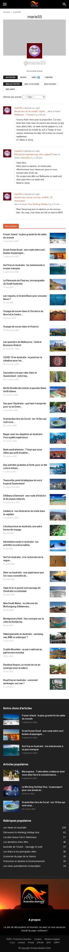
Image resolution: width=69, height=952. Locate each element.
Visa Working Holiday (38, 204)
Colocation (25, 158)
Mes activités (13, 84)
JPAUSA (40, 942)
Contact (21, 942)
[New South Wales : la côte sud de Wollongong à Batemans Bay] (58, 607)
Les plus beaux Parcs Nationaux (19, 837)
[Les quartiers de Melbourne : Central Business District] (58, 345)
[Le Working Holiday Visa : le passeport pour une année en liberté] (11, 790)
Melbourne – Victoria (24, 115)
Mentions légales (52, 939)
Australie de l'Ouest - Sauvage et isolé (22, 846)
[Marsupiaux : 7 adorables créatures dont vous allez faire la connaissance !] (11, 775)
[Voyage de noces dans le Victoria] (58, 330)
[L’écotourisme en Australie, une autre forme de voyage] (58, 530)
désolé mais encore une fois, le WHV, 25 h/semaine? (33, 199)
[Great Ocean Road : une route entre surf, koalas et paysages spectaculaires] (58, 253)
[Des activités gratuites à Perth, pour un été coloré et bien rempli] (58, 468)
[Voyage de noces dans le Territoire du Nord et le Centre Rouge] (58, 315)
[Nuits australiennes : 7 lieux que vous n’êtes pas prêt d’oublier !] (58, 453)
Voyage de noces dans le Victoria (21, 326)
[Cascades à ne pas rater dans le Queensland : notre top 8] (58, 376)
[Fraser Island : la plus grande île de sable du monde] (58, 238)
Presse (31, 942)
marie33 (18, 108)
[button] (64, 4)
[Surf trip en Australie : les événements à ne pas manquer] (58, 269)
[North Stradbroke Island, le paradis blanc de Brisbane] (58, 392)
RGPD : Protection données (19, 939)
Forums (49, 77)
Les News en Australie (14, 827)
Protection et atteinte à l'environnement (24, 861)
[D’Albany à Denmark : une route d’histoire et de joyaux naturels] (58, 499)
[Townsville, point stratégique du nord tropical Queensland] (58, 484)
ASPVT (57, 942)
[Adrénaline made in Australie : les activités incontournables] (58, 545)
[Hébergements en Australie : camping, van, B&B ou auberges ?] (58, 637)
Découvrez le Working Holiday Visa (21, 832)
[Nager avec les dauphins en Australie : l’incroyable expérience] (58, 438)
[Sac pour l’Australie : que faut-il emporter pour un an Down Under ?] (58, 407)
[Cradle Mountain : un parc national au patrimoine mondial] (58, 653)
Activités (10, 77)
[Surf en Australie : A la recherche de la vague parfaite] (58, 561)
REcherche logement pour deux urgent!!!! (33, 154)
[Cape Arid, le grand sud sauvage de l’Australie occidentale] (58, 591)
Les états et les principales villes (19, 851)
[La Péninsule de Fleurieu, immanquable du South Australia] (58, 284)
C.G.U (12, 942)
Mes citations (32, 84)
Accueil (6, 12)
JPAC (49, 942)
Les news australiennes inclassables (21, 865)
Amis (35, 77)
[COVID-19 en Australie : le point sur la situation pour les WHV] (58, 361)
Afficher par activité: (12, 97)
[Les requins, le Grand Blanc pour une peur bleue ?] (58, 299)
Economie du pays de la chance (19, 856)
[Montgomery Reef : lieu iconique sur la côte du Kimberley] (58, 622)
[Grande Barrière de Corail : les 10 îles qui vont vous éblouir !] (58, 422)
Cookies (38, 939)
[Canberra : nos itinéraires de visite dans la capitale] (58, 515)
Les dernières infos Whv (15, 841)
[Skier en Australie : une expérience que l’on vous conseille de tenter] (58, 576)
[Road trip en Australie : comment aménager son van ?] (58, 684)
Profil (23, 77)
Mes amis (10, 89)
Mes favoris (50, 84)
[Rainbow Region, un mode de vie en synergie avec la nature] (58, 668)
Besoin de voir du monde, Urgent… (30, 111)
